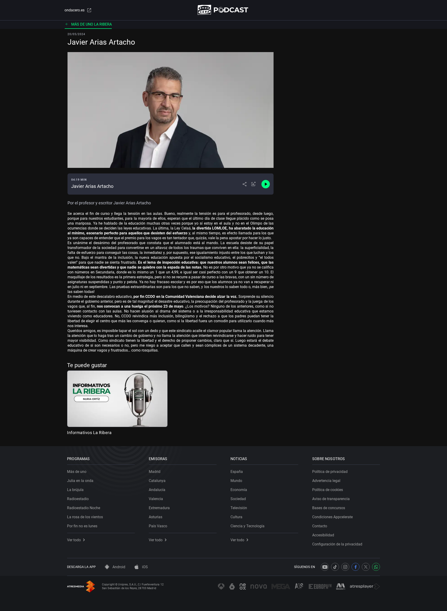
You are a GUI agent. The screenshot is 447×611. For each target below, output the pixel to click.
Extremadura (159, 508)
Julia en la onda (80, 480)
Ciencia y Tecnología (247, 526)
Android (118, 567)
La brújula (75, 490)
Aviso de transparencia (331, 499)
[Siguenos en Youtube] (325, 567)
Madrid (154, 471)
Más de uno (76, 471)
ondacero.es (74, 10)
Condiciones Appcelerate (332, 517)
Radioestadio (78, 499)
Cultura (236, 517)
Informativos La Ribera (89, 432)
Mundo (236, 480)
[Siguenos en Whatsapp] (376, 567)
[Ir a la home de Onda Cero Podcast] (223, 9)
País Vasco (158, 526)
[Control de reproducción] (265, 184)
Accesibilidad (323, 535)
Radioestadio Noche (83, 508)
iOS (144, 567)
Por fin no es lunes (82, 526)
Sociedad (238, 499)
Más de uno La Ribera (91, 24)
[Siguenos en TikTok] (335, 567)
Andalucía (157, 490)
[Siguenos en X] (366, 567)
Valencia (156, 499)
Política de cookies (327, 490)
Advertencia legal (326, 480)
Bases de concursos (328, 508)
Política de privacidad (330, 471)
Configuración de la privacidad (337, 544)
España (236, 471)
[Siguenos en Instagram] (345, 567)
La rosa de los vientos (85, 517)
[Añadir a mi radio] (253, 184)
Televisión (238, 508)
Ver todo (74, 540)
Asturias (155, 517)
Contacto (319, 526)
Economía (238, 490)
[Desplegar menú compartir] (244, 184)
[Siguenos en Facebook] (355, 567)
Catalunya (157, 480)
